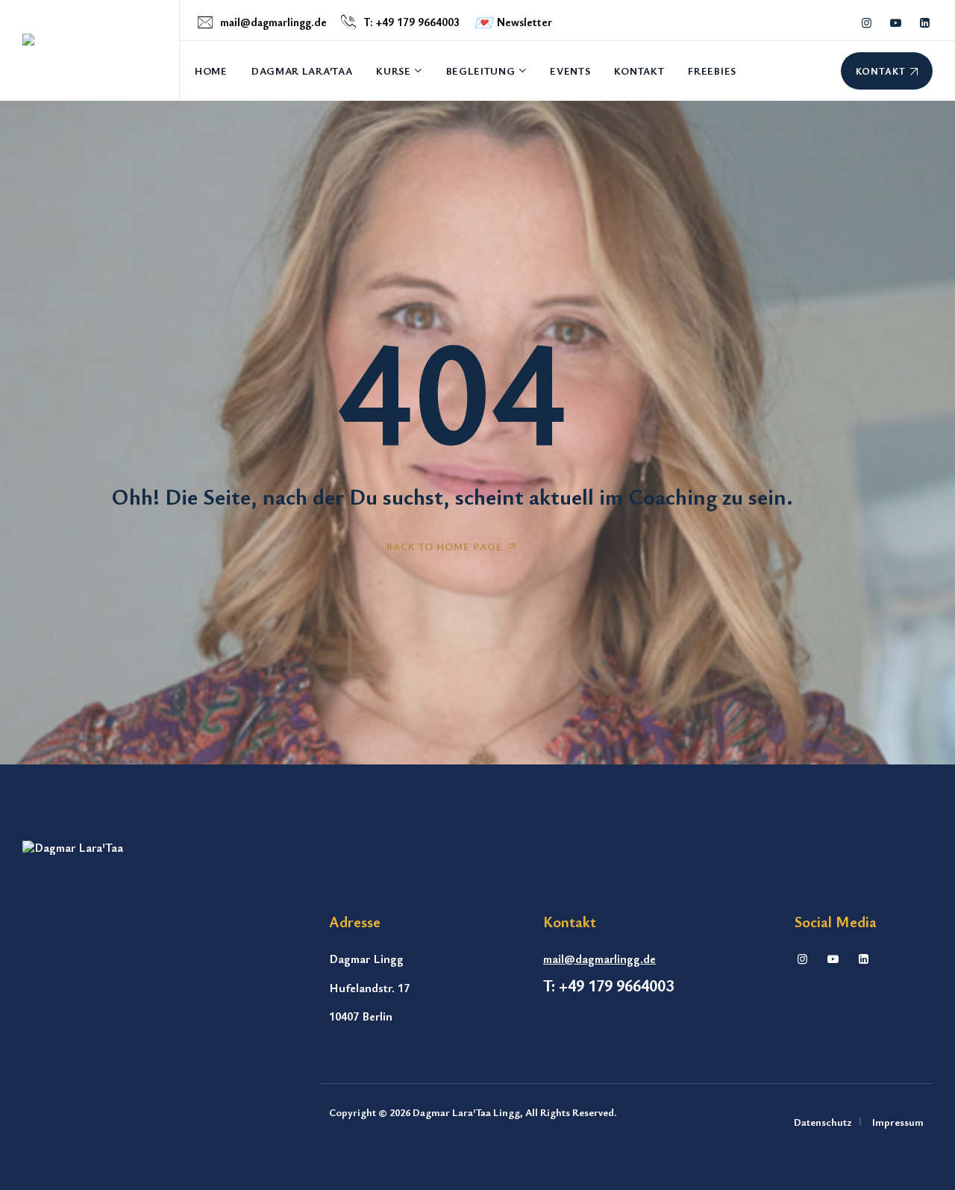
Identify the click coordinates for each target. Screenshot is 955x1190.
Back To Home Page (444, 546)
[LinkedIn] (863, 958)
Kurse (393, 70)
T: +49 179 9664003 (411, 21)
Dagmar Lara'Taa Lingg (466, 1112)
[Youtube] (833, 958)
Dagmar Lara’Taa (302, 70)
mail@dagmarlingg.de (273, 21)
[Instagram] (802, 958)
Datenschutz (823, 1122)
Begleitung (481, 70)
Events (570, 70)
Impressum (898, 1122)
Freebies (712, 70)
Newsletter (513, 21)
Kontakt (639, 70)
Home (211, 70)
